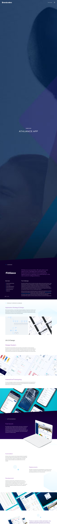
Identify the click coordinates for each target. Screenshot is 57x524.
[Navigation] (54, 2)
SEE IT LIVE (7, 296)
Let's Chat (50, 2)
